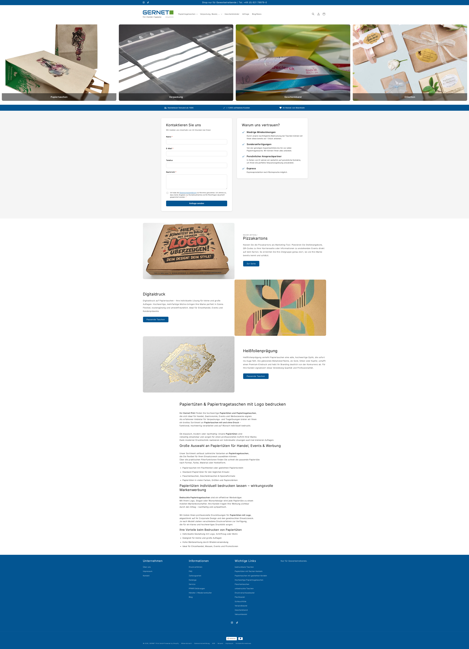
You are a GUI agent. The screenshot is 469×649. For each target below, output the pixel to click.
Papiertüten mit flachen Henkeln (249, 571)
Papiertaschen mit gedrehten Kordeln (251, 575)
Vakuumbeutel (241, 614)
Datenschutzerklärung (188, 193)
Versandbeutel (241, 606)
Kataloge (193, 580)
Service (192, 584)
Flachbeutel (240, 597)
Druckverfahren (195, 567)
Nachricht (171, 172)
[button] (188, 14)
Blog (191, 597)
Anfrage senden (196, 203)
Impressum (147, 571)
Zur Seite (251, 263)
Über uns (147, 567)
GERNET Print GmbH (156, 643)
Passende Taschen (156, 319)
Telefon (169, 160)
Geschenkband (241, 610)
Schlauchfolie (240, 601)
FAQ (190, 571)
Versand (220, 643)
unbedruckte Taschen (244, 588)
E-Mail (170, 148)
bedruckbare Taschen (244, 567)
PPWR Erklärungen (197, 588)
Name (169, 137)
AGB (213, 643)
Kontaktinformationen (243, 643)
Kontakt (146, 575)
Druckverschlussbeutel (245, 593)
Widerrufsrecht (186, 643)
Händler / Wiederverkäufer (200, 593)
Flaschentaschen (242, 584)
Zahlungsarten (195, 575)
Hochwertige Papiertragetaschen (249, 580)
